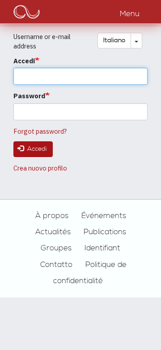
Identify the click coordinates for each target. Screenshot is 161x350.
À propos (51, 216)
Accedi (24, 61)
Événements (103, 216)
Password (29, 96)
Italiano (114, 40)
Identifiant (102, 248)
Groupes (56, 248)
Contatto (56, 265)
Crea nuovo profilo (40, 168)
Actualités (53, 232)
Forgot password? (40, 131)
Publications (105, 232)
